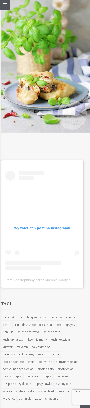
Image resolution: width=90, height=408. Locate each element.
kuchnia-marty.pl (13, 339)
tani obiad (64, 391)
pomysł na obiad (67, 361)
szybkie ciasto (25, 391)
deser (59, 325)
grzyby (70, 325)
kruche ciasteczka (29, 332)
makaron (22, 347)
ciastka (71, 317)
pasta (31, 361)
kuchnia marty (37, 339)
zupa (38, 398)
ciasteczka (56, 317)
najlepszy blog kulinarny (18, 354)
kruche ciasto (52, 332)
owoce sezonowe (13, 361)
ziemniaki (25, 398)
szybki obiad (46, 391)
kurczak (8, 347)
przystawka (44, 384)
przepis (46, 376)
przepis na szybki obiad (18, 384)
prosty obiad (66, 369)
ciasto (6, 325)
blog (21, 317)
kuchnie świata (60, 339)
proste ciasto (46, 369)
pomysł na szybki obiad (18, 369)
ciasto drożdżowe (25, 325)
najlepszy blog (41, 347)
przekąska (31, 376)
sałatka (7, 391)
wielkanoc (9, 398)
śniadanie (52, 398)
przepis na (61, 376)
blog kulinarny (36, 317)
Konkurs (8, 332)
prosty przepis (12, 376)
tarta (77, 391)
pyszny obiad (65, 384)
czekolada (46, 325)
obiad (57, 354)
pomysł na (45, 361)
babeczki (8, 317)
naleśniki (44, 354)
